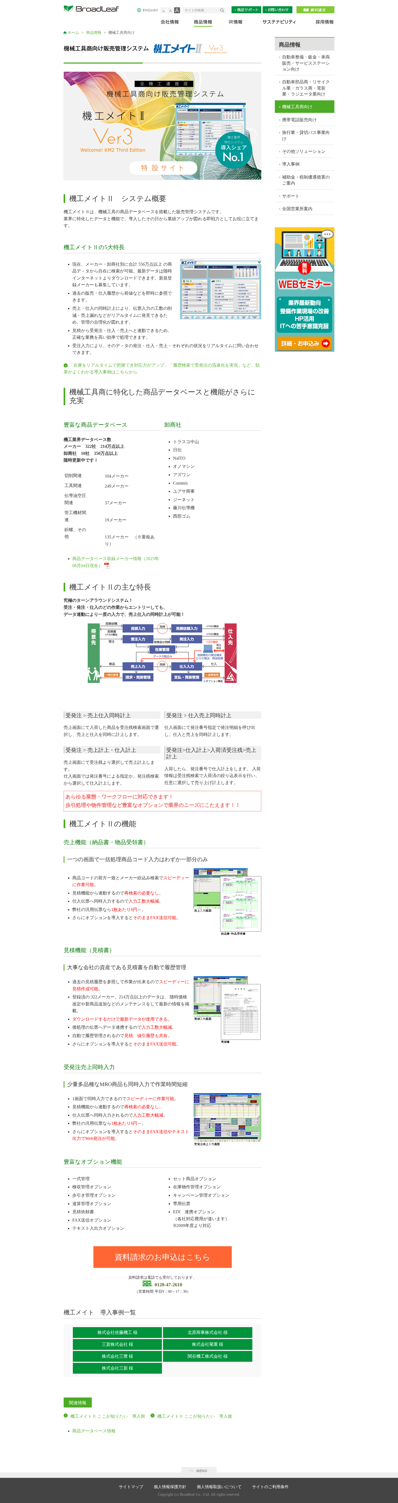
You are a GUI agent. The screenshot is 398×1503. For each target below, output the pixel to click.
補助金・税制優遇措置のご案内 (306, 180)
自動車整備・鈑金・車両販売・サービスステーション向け (306, 63)
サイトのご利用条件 (270, 1487)
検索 (223, 10)
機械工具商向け (297, 106)
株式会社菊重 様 (207, 1344)
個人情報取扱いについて (219, 1487)
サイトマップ (131, 1487)
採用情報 (321, 23)
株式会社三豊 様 (117, 1356)
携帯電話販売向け (299, 119)
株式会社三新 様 (117, 1368)
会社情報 (173, 23)
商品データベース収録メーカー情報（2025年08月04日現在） (115, 562)
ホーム (73, 33)
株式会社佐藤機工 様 (117, 1332)
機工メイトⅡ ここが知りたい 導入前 (107, 1416)
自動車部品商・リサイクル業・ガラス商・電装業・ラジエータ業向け (306, 88)
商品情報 (203, 23)
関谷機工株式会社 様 (208, 1356)
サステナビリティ (279, 23)
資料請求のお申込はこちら (162, 1257)
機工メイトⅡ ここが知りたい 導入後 (194, 1416)
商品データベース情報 (94, 1431)
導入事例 (290, 164)
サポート (290, 196)
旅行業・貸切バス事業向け (306, 135)
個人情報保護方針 (170, 1487)
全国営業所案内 (297, 208)
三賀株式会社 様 (117, 1344)
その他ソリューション (303, 151)
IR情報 (235, 23)
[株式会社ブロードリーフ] (93, 10)
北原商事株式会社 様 (208, 1332)
